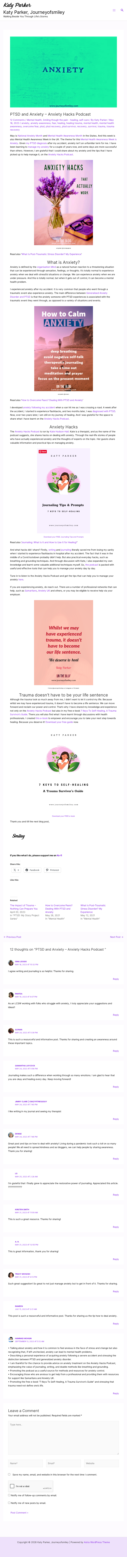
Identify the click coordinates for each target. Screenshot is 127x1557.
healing (61, 123)
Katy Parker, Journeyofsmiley (34, 12)
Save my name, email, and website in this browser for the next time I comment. (55, 1474)
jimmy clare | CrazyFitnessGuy (31, 1101)
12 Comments (17, 120)
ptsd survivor (69, 126)
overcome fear (31, 126)
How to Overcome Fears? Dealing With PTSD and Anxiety (52, 400)
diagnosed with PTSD (103, 411)
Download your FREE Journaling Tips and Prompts (64, 537)
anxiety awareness (41, 123)
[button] (122, 10)
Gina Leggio (21, 961)
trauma (101, 126)
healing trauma (74, 123)
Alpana (18, 1029)
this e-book (42, 718)
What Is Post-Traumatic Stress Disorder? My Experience (51, 254)
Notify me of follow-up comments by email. (34, 1495)
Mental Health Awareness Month (65, 135)
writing (52, 549)
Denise (18, 1134)
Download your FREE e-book (63, 816)
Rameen (19, 1306)
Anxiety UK (44, 590)
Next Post (116, 937)
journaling (66, 549)
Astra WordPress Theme (97, 1542)
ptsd (42, 126)
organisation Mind (46, 267)
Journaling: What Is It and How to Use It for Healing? (49, 542)
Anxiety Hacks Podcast (60, 154)
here (21, 579)
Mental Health (34, 120)
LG (16, 1173)
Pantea (18, 994)
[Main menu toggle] (114, 10)
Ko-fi (59, 855)
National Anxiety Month (30, 135)
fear (54, 123)
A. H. (17, 1242)
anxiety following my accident (39, 407)
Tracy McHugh (22, 1274)
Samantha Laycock (25, 1066)
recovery (82, 126)
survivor (92, 126)
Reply (116, 979)
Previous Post (12, 937)
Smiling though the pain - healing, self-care (66, 120)
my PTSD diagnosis (36, 143)
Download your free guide (59, 722)
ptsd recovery (53, 126)
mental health (91, 123)
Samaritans (31, 590)
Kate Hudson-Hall (59, 431)
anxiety (25, 123)
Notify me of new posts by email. (28, 1503)
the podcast (91, 564)
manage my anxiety (38, 147)
